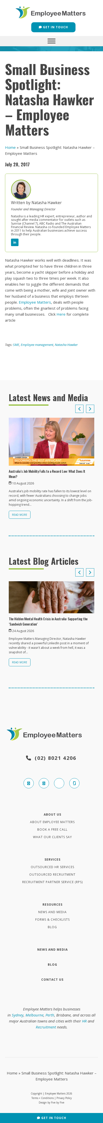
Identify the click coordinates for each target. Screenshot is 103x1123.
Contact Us (52, 979)
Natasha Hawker (66, 344)
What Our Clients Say (52, 837)
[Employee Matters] (51, 11)
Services (52, 859)
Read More (19, 514)
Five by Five (57, 1102)
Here (61, 314)
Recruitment (46, 1026)
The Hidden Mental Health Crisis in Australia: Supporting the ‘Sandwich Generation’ (48, 621)
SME (16, 344)
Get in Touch (55, 27)
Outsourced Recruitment (52, 874)
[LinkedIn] (14, 242)
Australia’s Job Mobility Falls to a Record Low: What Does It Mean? (47, 473)
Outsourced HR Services (52, 867)
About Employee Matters (52, 822)
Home (10, 147)
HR (84, 1020)
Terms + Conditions (43, 1098)
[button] (90, 409)
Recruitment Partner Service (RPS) (52, 882)
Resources (52, 904)
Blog (52, 927)
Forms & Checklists (52, 919)
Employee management (37, 344)
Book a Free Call (52, 829)
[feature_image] (51, 441)
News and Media (52, 912)
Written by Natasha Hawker (36, 202)
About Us (52, 814)
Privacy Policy (64, 1098)
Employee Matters (35, 302)
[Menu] (52, 41)
